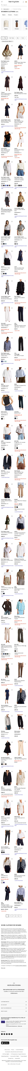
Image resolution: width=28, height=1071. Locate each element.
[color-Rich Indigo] (4, 654)
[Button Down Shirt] (7, 227)
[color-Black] (4, 273)
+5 (22, 185)
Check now (20, 1026)
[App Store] (5, 1043)
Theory (14, 951)
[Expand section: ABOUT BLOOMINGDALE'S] (14, 1008)
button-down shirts (10, 955)
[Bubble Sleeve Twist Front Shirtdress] (7, 110)
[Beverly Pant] (20, 402)
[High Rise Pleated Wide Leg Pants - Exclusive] (20, 314)
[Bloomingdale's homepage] (2, 9)
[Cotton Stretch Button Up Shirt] (7, 490)
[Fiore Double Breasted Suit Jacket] (20, 778)
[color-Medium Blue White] (4, 361)
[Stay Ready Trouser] (20, 344)
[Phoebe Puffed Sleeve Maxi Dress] (7, 748)
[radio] (2, 68)
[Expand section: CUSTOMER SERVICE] (14, 1001)
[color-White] (2, 185)
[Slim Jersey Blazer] (7, 461)
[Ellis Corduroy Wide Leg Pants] (20, 635)
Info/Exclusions (14, 993)
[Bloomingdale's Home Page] (13, 2)
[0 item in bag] (26, 2)
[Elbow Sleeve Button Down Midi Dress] (7, 83)
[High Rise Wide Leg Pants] (20, 748)
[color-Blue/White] (17, 244)
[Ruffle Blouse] (7, 865)
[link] (7, 66)
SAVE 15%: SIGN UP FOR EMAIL (14, 985)
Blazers (4, 14)
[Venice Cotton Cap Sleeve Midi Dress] (20, 257)
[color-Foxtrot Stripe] (2, 882)
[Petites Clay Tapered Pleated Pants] (20, 670)
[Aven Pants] (20, 722)
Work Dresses (3, 941)
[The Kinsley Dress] (7, 670)
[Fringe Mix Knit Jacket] (20, 432)
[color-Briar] (15, 651)
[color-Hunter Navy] (4, 185)
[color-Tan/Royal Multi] (2, 68)
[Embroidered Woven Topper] (20, 607)
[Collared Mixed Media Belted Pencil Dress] (7, 199)
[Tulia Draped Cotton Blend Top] (20, 577)
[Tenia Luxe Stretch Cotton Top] (7, 807)
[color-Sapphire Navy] (5, 273)
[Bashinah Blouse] (20, 838)
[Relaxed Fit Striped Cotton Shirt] (7, 344)
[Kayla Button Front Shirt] (20, 550)
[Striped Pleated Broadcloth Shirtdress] (7, 287)
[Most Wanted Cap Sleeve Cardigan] (20, 110)
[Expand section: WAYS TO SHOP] (14, 1011)
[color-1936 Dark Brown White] (4, 68)
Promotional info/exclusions (11, 1026)
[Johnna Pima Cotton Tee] (7, 577)
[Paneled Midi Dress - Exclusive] (20, 139)
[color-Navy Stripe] (4, 882)
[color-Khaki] (15, 507)
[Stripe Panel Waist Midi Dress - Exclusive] (20, 52)
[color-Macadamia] (2, 654)
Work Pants (3, 948)
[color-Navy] (17, 507)
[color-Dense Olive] (9, 185)
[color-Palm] (7, 654)
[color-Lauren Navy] (4, 244)
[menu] (2, 1)
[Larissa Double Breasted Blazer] (20, 696)
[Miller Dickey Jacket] (7, 607)
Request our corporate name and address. (14, 1061)
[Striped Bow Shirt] (20, 893)
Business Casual (4, 960)
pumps (19, 937)
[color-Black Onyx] (17, 448)
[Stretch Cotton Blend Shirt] (20, 199)
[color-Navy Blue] (21, 185)
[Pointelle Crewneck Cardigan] (7, 432)
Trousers (16, 14)
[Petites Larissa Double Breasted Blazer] (20, 865)
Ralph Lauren (17, 942)
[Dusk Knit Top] (7, 402)
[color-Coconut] (17, 651)
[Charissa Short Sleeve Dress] (7, 696)
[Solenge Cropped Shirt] (20, 375)
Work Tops (3, 954)
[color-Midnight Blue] (15, 418)
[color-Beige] (4, 764)
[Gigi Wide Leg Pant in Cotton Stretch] (7, 314)
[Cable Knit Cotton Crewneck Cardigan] (7, 168)
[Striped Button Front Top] (20, 227)
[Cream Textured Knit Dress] (20, 807)
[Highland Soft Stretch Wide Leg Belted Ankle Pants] (7, 635)
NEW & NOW (6, 9)
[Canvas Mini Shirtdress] (7, 522)
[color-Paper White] (9, 654)
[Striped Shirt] (7, 52)
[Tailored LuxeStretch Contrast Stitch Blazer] (7, 778)
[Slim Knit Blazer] (7, 722)
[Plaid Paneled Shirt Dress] (20, 83)
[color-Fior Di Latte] (4, 418)
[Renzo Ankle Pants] (7, 838)
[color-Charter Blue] (7, 185)
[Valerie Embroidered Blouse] (20, 287)
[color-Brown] (5, 764)
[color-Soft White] (17, 418)
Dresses (10, 14)
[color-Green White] (5, 361)
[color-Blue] (5, 185)
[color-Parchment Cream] (15, 185)
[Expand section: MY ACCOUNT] (14, 1004)
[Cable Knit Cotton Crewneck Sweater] (20, 168)
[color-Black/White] (15, 244)
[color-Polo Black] (19, 185)
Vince (10, 951)
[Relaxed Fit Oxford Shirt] (7, 550)
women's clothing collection (20, 965)
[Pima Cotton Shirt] (7, 257)
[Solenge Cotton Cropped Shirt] (7, 375)
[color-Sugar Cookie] (15, 448)
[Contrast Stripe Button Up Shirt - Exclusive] (20, 522)
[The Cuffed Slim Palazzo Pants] (20, 490)
